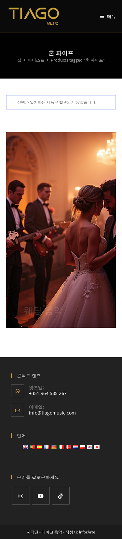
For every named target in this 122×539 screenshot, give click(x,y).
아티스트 (36, 60)
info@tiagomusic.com (52, 413)
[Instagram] (21, 496)
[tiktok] (61, 496)
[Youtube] (41, 496)
